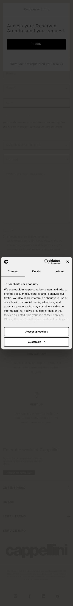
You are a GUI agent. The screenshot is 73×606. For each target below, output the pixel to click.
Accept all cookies (36, 331)
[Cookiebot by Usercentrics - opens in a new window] (45, 261)
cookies (19, 289)
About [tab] (60, 271)
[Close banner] (67, 261)
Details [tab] (36, 271)
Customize (34, 342)
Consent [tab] (13, 271)
